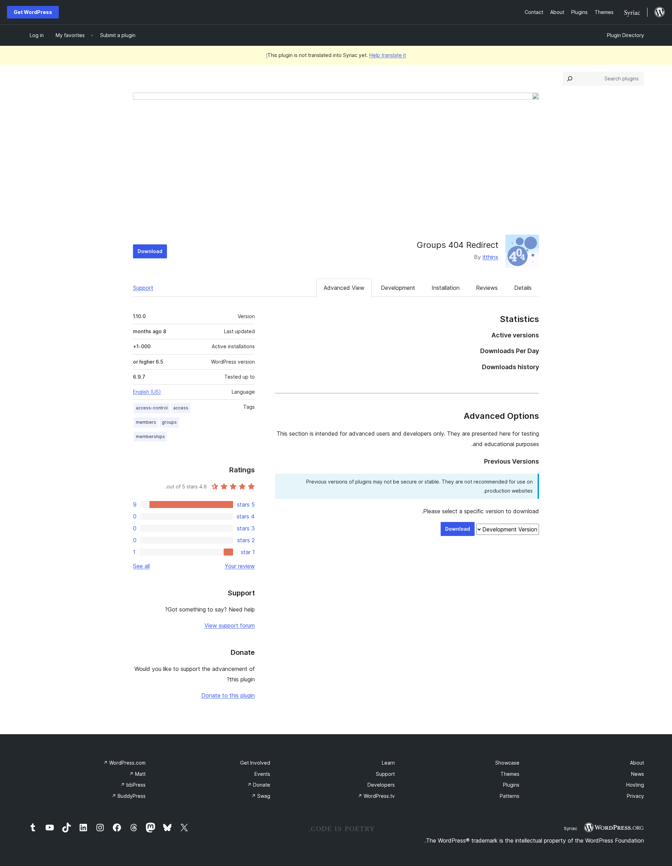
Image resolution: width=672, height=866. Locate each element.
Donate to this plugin (228, 695)
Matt (137, 774)
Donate (258, 785)
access (180, 407)
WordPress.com (124, 763)
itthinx (490, 256)
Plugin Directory (625, 35)
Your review (240, 566)
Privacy (635, 796)
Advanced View (344, 287)
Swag (260, 796)
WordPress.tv (376, 796)
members (146, 422)
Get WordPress (33, 12)
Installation (446, 287)
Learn (388, 763)
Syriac (570, 828)
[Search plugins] (570, 79)
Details (523, 287)
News (637, 774)
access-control (152, 407)
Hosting (635, 785)
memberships (150, 436)
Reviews (487, 287)
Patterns (509, 796)
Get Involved (255, 763)
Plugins (511, 785)
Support (143, 287)
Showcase (507, 763)
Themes (509, 774)
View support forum (229, 625)
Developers (381, 785)
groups (169, 422)
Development (398, 287)
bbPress (133, 785)
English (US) (147, 392)
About (637, 763)
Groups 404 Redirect (457, 245)
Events (262, 774)
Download (150, 251)
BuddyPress (129, 796)
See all (141, 566)
